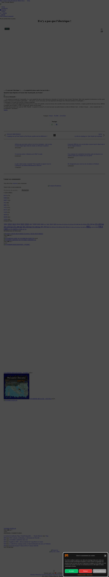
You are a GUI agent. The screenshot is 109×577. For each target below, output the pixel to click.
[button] (105, 556)
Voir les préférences (99, 571)
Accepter (71, 571)
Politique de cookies (82, 574)
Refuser (85, 571)
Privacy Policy (89, 574)
